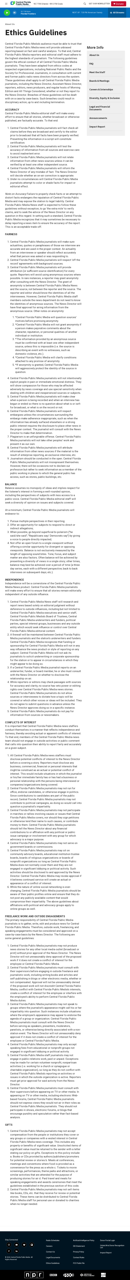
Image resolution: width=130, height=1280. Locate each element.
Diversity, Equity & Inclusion (104, 98)
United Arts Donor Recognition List (112, 1247)
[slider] (18, 12)
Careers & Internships (101, 89)
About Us (10, 24)
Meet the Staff (97, 72)
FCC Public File (79, 1263)
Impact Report (97, 126)
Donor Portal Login (107, 1240)
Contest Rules (78, 1257)
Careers (49, 1246)
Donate (120, 4)
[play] (7, 12)
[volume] (14, 13)
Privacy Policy (78, 1252)
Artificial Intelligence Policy (83, 1240)
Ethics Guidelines (53, 1263)
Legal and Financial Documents (99, 108)
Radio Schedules (52, 1240)
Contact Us (50, 1252)
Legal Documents (53, 1257)
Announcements (98, 118)
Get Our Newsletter (99, 4)
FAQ (91, 63)
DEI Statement (79, 1246)
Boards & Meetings (99, 81)
